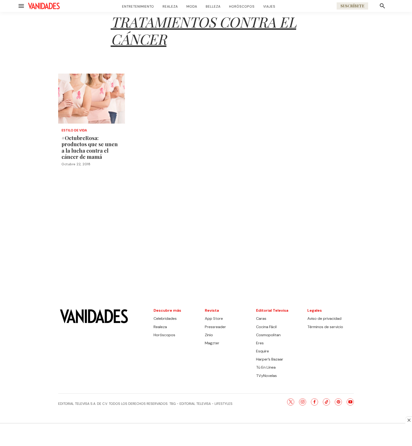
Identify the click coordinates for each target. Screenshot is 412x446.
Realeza (170, 6)
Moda (191, 6)
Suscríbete (352, 5)
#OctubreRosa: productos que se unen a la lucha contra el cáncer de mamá (90, 147)
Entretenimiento (138, 6)
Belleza (213, 6)
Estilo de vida (74, 130)
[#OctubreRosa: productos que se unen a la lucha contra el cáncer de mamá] (91, 99)
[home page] (44, 6)
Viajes (269, 6)
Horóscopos (242, 6)
